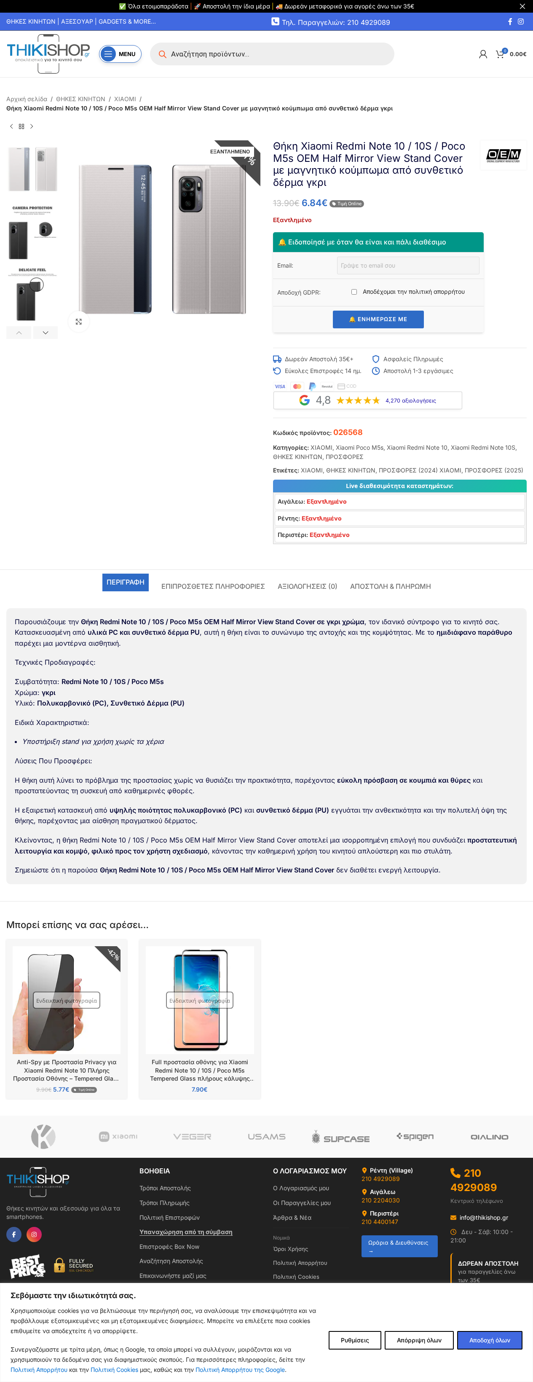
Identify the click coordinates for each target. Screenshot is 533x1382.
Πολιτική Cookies (114, 1369)
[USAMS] (266, 1137)
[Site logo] (48, 53)
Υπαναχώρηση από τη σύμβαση (186, 1231)
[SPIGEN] (415, 1137)
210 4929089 (381, 1178)
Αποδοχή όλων (489, 1340)
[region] (266, 1332)
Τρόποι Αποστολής (165, 1187)
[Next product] (32, 127)
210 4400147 (380, 1221)
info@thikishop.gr (484, 1217)
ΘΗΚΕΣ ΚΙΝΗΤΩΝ (80, 98)
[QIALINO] (490, 1137)
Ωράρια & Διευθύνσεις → (398, 1246)
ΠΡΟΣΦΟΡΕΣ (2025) (494, 470)
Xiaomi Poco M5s (359, 447)
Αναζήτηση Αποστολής (171, 1260)
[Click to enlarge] (78, 321)
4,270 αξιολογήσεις (411, 400)
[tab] (125, 582)
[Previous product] (11, 127)
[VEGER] (192, 1137)
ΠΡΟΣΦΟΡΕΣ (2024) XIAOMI (420, 470)
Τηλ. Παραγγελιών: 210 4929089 (336, 22)
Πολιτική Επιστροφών (169, 1217)
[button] (18, 332)
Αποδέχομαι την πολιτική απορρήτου (413, 291)
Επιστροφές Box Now (169, 1246)
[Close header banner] (522, 6)
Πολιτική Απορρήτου (39, 1369)
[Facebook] (13, 1234)
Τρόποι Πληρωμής (164, 1202)
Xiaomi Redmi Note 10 (417, 447)
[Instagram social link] (521, 21)
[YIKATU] (43, 1137)
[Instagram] (34, 1234)
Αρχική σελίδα (26, 98)
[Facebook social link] (510, 21)
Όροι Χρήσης (290, 1248)
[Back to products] (21, 127)
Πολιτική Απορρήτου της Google (240, 1369)
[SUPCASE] (341, 1137)
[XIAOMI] (117, 1137)
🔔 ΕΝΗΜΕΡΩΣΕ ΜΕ (378, 319)
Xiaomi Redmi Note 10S (483, 447)
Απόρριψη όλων (419, 1340)
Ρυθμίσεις (355, 1340)
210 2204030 (381, 1200)
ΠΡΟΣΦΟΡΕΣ (345, 456)
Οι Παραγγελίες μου (302, 1202)
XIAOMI (125, 98)
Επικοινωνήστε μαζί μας (172, 1275)
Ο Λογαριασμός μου (301, 1187)
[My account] (483, 54)
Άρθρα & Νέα (292, 1217)
